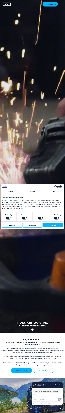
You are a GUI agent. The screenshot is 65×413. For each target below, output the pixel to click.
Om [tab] (54, 191)
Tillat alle (53, 225)
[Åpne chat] (60, 408)
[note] (33, 404)
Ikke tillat (12, 225)
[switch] (24, 218)
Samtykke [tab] (11, 191)
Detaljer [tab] (32, 191)
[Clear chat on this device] (55, 384)
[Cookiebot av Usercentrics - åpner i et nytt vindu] (55, 186)
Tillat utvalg (32, 225)
